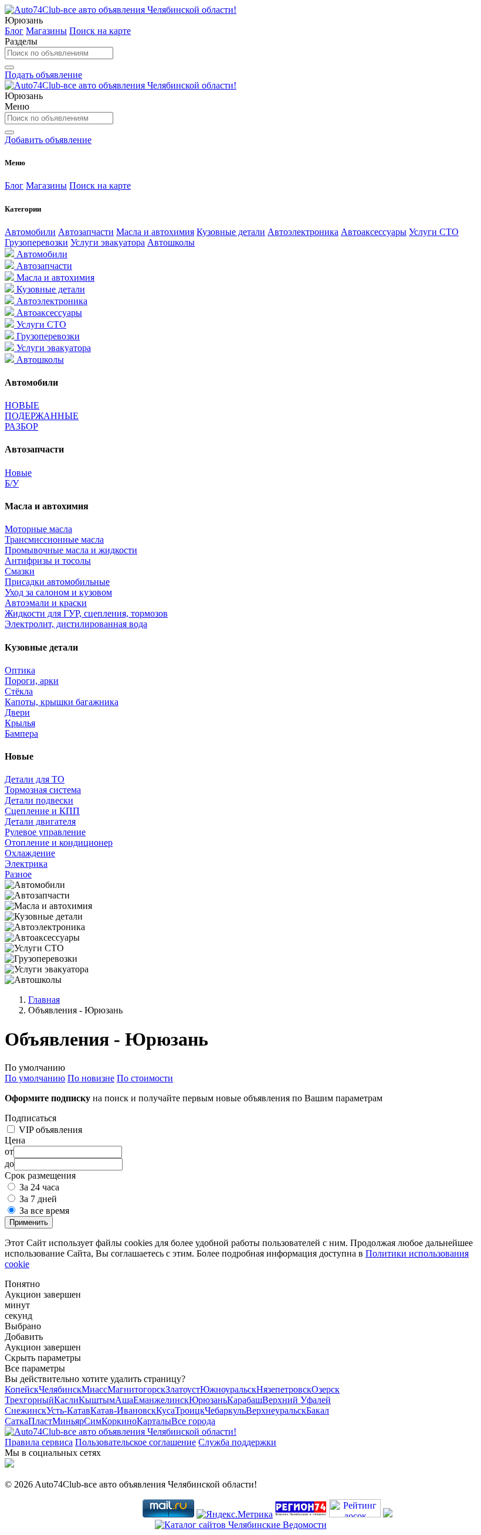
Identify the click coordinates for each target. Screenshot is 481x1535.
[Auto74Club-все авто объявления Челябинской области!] (120, 10)
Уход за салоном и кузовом (58, 592)
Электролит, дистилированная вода (76, 624)
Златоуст (182, 1389)
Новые (18, 473)
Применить (28, 1222)
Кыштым (97, 1400)
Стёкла (19, 691)
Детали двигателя (40, 821)
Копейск (22, 1389)
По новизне (90, 1078)
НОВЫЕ (22, 405)
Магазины (46, 31)
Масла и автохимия (155, 232)
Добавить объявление (48, 140)
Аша (124, 1400)
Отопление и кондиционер (59, 843)
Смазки (20, 571)
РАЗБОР (21, 426)
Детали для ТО (35, 779)
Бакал (317, 1410)
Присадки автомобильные (57, 582)
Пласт (40, 1421)
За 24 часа (39, 1187)
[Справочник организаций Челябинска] (387, 1514)
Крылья (20, 723)
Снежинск (25, 1410)
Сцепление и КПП (42, 811)
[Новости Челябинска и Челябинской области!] (301, 1514)
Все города (193, 1421)
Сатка (16, 1421)
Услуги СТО (434, 232)
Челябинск (60, 1389)
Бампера (21, 733)
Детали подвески (39, 800)
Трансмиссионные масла (54, 539)
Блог (14, 31)
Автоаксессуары (374, 232)
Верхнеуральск (276, 1410)
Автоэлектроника (302, 232)
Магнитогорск (136, 1389)
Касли (66, 1400)
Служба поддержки (237, 1442)
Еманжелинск (161, 1400)
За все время (44, 1211)
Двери (17, 712)
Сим (92, 1421)
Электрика (26, 864)
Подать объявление (43, 75)
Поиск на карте (100, 31)
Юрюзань (208, 1400)
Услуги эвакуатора (107, 242)
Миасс (94, 1389)
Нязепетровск (283, 1389)
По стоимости (145, 1078)
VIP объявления (50, 1130)
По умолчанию (35, 1078)
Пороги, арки (32, 681)
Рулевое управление (45, 832)
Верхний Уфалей (296, 1400)
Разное (18, 874)
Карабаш (244, 1400)
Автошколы (171, 242)
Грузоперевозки (36, 242)
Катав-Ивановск (123, 1410)
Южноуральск (228, 1389)
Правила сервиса (39, 1442)
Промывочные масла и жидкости (71, 550)
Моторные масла (38, 529)
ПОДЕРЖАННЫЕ (42, 416)
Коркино (119, 1421)
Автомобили (30, 232)
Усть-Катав (68, 1410)
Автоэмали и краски (46, 603)
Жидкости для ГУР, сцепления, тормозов (86, 613)
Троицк (190, 1410)
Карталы (154, 1421)
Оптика (20, 670)
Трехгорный (29, 1400)
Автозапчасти (86, 232)
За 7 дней (38, 1199)
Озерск (325, 1389)
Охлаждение (30, 853)
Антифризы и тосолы (48, 561)
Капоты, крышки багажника (61, 702)
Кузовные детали (231, 232)
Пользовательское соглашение (135, 1442)
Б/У (12, 483)
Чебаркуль (225, 1410)
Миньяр (68, 1421)
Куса (165, 1410)
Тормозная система (43, 790)
